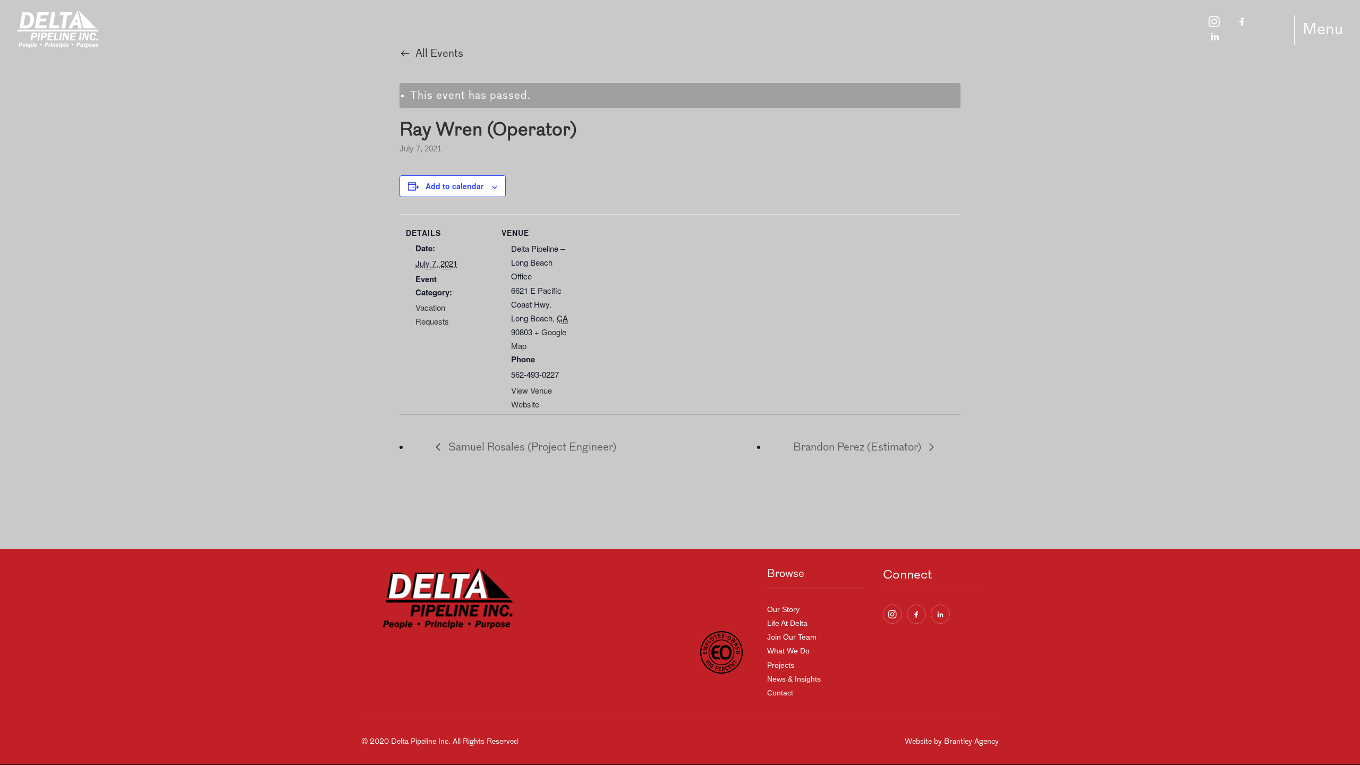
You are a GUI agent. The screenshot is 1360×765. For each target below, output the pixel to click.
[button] (892, 614)
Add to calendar (454, 186)
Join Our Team (792, 637)
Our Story (783, 609)
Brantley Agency (971, 742)
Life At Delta (787, 623)
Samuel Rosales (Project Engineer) (531, 448)
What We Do (788, 651)
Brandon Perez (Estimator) (858, 448)
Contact (780, 692)
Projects (780, 665)
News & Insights (794, 679)
